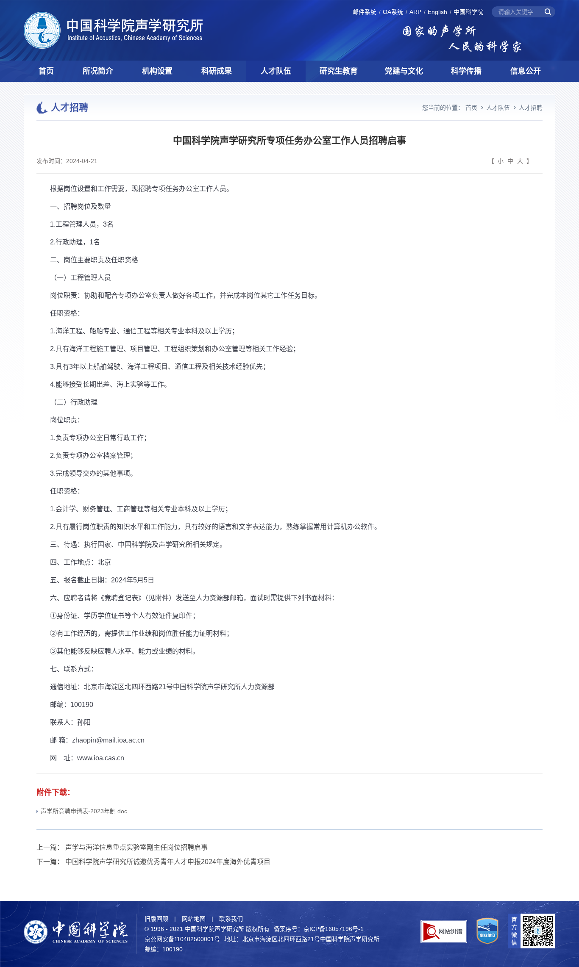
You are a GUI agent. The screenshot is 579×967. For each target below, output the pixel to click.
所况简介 (98, 71)
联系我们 (231, 918)
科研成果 (216, 71)
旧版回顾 (156, 918)
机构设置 (157, 71)
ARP (415, 11)
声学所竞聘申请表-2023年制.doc (84, 811)
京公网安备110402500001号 (182, 939)
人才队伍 (276, 71)
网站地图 (194, 918)
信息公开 (525, 71)
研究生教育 (339, 71)
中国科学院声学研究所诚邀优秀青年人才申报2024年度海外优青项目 (167, 861)
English (437, 11)
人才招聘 (531, 107)
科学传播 (466, 71)
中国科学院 (468, 11)
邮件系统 (364, 11)
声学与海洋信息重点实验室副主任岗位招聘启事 (136, 847)
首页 (46, 71)
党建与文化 (404, 71)
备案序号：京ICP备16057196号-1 (319, 928)
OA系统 (393, 11)
